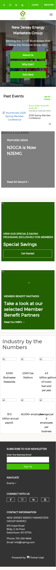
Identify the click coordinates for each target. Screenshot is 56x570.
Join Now (28, 74)
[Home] (22, 14)
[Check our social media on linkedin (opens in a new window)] (17, 5)
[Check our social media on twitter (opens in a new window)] (23, 5)
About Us (28, 55)
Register (49, 5)
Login (35, 5)
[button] (50, 124)
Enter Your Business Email (19, 455)
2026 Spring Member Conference (42, 116)
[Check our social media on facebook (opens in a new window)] (4, 5)
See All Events (47, 98)
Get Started (27, 253)
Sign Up (28, 466)
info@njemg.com (24, 542)
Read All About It (17, 182)
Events (10, 483)
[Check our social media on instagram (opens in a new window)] (11, 5)
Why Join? (28, 64)
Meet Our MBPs (13, 322)
